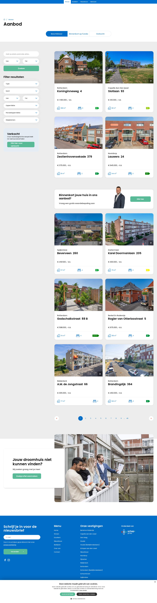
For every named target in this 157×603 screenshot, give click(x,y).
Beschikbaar (56, 34)
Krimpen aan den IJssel (88, 548)
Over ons (57, 548)
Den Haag (83, 537)
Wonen (67, 2)
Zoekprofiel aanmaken (26, 476)
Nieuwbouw (84, 2)
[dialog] (78, 591)
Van (7, 61)
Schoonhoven (85, 574)
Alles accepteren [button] (67, 594)
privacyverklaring (10, 545)
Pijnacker (83, 559)
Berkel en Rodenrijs (87, 530)
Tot (26, 61)
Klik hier (140, 199)
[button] (78, 598)
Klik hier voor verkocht (17, 144)
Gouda (82, 541)
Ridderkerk (84, 563)
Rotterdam (84, 566)
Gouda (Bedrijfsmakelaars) (90, 545)
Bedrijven (93, 2)
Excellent (75, 2)
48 (127, 418)
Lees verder (83, 590)
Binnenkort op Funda (78, 34)
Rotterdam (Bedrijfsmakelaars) (91, 570)
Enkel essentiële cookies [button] (87, 594)
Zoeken (21, 68)
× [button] (155, 582)
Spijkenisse (84, 577)
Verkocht (100, 34)
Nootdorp (83, 556)
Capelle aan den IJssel (88, 534)
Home (56, 530)
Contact (57, 552)
